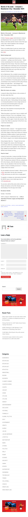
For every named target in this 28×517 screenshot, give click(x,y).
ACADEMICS (5, 357)
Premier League (9, 38)
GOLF (3, 419)
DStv (4, 52)
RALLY (4, 451)
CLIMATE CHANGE (7, 381)
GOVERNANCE (6, 422)
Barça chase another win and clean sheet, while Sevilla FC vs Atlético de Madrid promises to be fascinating (14, 318)
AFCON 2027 (5, 363)
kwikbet (4, 428)
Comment (4, 243)
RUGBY (4, 454)
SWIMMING (5, 472)
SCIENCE (4, 457)
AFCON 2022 (5, 360)
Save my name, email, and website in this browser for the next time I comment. (12, 273)
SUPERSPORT (6, 469)
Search (4, 286)
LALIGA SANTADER (19, 205)
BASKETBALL (5, 372)
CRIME (4, 393)
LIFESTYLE (5, 437)
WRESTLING (5, 487)
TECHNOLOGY (5, 475)
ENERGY (4, 401)
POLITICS (4, 448)
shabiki (4, 463)
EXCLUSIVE (5, 407)
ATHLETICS (5, 369)
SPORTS (6, 206)
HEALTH (4, 425)
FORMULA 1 (5, 413)
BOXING (4, 375)
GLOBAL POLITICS (7, 416)
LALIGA (13, 205)
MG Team (20, 11)
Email (2, 264)
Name (2, 261)
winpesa (4, 484)
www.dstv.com (7, 181)
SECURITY (5, 460)
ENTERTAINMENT (6, 404)
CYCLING (4, 396)
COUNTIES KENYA (6, 384)
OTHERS (4, 446)
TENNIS (4, 478)
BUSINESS (5, 378)
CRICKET (4, 390)
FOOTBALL (8, 205)
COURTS (4, 387)
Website (3, 268)
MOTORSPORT (6, 440)
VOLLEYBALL (5, 481)
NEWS (2, 206)
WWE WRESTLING (7, 490)
